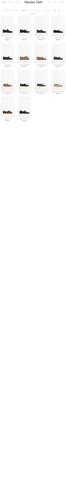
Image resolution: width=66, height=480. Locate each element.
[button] (2, 10)
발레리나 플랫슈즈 (15, 10)
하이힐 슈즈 (38, 10)
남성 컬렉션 (11, 2)
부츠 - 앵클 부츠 (47, 10)
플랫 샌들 (7, 10)
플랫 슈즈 (32, 10)
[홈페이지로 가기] (33, 2)
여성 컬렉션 (3, 2)
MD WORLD (18, 2)
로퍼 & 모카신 (24, 10)
